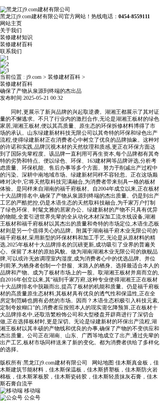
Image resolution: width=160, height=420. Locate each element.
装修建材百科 (16, 44)
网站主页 (11, 23)
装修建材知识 (16, 37)
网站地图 (103, 363)
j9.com (34, 77)
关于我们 (11, 30)
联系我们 (11, 51)
